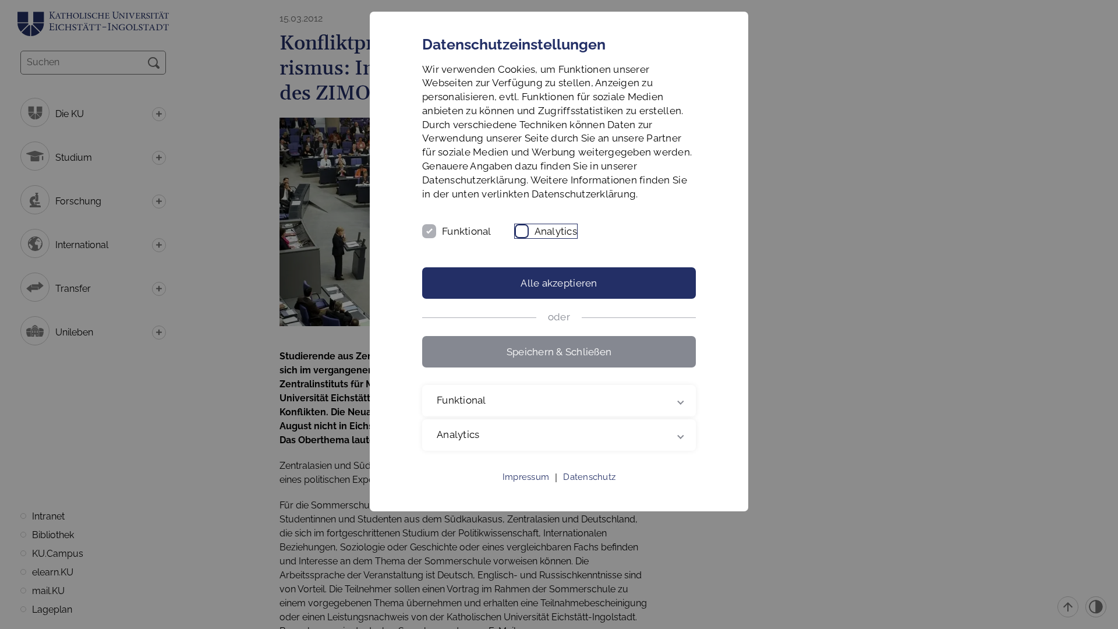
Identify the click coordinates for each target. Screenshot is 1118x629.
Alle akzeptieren (559, 283)
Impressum (526, 477)
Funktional (466, 231)
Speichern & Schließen (559, 352)
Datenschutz (589, 477)
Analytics (556, 231)
